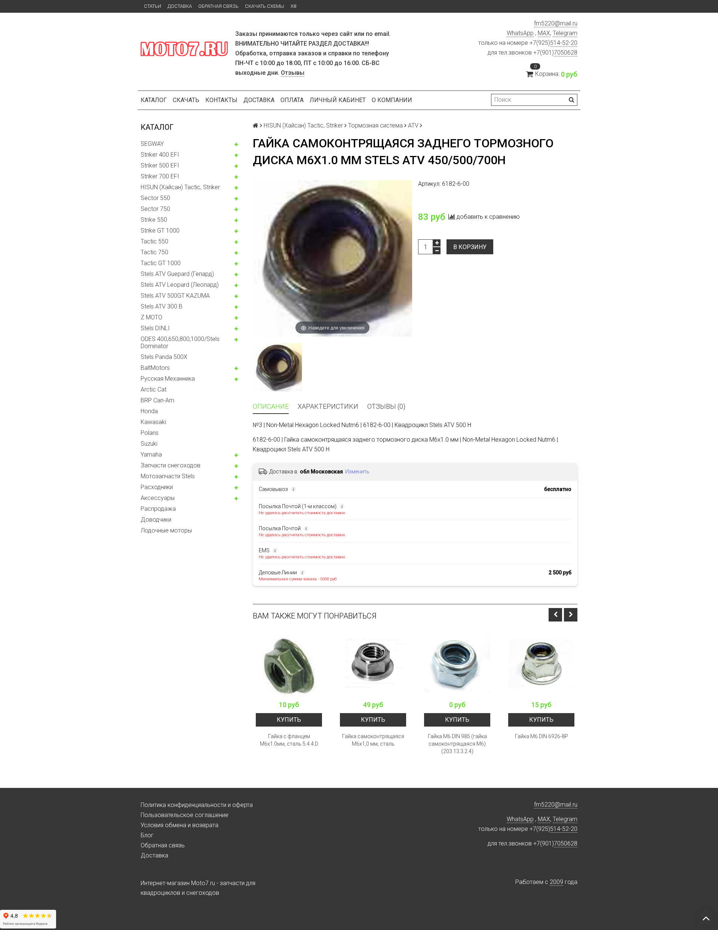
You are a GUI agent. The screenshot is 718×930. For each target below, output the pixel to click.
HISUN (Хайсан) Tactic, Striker (180, 187)
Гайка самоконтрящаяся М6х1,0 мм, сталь (373, 740)
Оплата (292, 100)
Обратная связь (218, 6)
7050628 (565, 52)
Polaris (150, 432)
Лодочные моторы (166, 530)
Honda (149, 411)
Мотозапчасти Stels (168, 476)
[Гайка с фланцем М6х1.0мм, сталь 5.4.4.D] (289, 663)
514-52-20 (563, 42)
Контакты (221, 100)
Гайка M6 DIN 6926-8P (541, 736)
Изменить (357, 472)
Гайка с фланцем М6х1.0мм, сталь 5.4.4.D (289, 740)
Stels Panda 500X (164, 356)
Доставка (180, 6)
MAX (544, 33)
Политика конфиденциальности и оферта (197, 804)
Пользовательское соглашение (184, 815)
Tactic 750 (154, 252)
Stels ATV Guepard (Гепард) (177, 273)
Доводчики (156, 519)
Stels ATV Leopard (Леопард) (180, 284)
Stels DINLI (155, 328)
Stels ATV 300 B (161, 306)
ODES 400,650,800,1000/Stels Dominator (180, 342)
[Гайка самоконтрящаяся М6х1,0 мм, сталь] (373, 663)
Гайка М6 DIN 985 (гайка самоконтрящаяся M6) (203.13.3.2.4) (457, 743)
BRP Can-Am (157, 400)
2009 (556, 882)
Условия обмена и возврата (179, 825)
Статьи (152, 6)
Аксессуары (158, 497)
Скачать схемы (264, 6)
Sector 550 (155, 198)
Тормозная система (375, 125)
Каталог (154, 100)
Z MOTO (151, 317)
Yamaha (151, 454)
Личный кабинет (338, 100)
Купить (289, 719)
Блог (147, 835)
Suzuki (149, 443)
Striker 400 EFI (160, 154)
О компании (392, 100)
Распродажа (158, 508)
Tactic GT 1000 (161, 263)
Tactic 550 (154, 241)
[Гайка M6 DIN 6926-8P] (541, 663)
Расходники (157, 487)
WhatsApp (520, 33)
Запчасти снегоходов (170, 465)
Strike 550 (154, 219)
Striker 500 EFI (160, 165)
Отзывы (292, 72)
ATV (413, 125)
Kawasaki (153, 422)
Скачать (186, 100)
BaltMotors (155, 367)
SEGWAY (152, 143)
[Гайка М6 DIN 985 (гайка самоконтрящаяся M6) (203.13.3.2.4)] (457, 663)
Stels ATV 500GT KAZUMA (175, 295)
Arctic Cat (153, 389)
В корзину (470, 247)
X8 (293, 6)
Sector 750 (155, 208)
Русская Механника (168, 378)
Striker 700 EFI (160, 176)
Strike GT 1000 (160, 230)
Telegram (565, 33)
